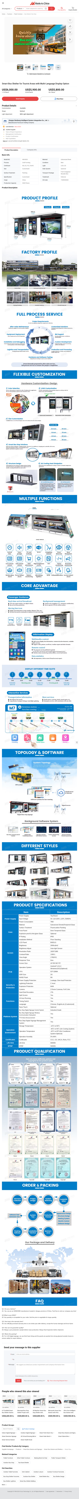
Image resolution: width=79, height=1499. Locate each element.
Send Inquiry (20, 99)
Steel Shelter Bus (44, 1476)
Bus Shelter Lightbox (9, 1481)
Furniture (9, 14)
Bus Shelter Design (58, 1476)
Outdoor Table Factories (10, 1472)
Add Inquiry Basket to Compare (39, 74)
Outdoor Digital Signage (28, 1433)
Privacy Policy (68, 1491)
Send (18, 1381)
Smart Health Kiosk (26, 1440)
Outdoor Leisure (38, 1472)
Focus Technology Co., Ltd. (27, 1491)
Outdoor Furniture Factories (55, 1472)
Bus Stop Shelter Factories (11, 1476)
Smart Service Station (8, 1440)
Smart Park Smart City (46, 1433)
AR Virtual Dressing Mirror (28, 1436)
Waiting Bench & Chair (40, 1458)
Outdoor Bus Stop (8, 1462)
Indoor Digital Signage (8, 1433)
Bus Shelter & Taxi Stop (30, 14)
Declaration (59, 1491)
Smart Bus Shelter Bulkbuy (28, 1481)
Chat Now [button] (60, 99)
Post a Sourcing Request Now (57, 1381)
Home (3, 14)
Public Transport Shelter (58, 1458)
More (3, 1485)
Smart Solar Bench (45, 1436)
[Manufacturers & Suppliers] (39, 3)
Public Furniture (18, 14)
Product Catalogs (29, 1429)
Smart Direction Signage (9, 1436)
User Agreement (50, 1491)
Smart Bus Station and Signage (67, 1433)
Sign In (5, 141)
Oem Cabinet (26, 1472)
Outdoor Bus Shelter (29, 1476)
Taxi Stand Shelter (23, 1462)
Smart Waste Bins (63, 1436)
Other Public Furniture (23, 1458)
